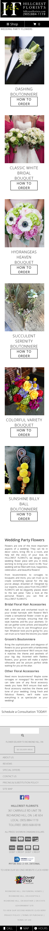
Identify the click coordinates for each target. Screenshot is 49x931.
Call (9, 928)
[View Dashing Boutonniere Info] (24, 60)
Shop (14, 24)
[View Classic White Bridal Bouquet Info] (24, 139)
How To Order (24, 101)
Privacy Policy (12, 915)
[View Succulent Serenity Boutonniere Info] (24, 307)
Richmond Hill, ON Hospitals (24, 896)
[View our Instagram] (27, 798)
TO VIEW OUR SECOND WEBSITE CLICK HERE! (24, 869)
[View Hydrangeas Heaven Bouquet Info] (24, 223)
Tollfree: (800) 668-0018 (24, 825)
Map (25, 928)
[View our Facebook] (22, 798)
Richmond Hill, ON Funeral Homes (23, 891)
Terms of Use (24, 920)
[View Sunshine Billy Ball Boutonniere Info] (24, 470)
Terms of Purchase (32, 915)
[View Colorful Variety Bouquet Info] (24, 391)
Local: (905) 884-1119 (24, 820)
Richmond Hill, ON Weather (18, 901)
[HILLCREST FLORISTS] (24, 16)
